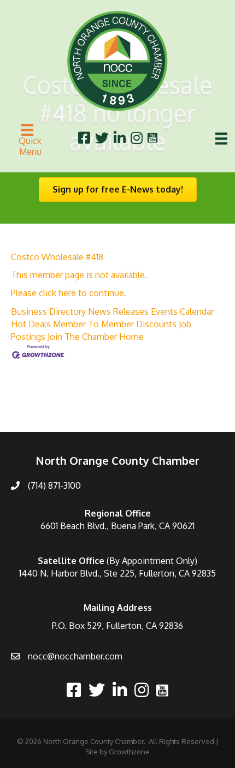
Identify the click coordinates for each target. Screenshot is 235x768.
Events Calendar (182, 311)
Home (131, 336)
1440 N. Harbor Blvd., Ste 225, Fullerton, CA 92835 (117, 573)
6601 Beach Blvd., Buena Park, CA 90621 (117, 525)
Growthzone (129, 751)
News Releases (118, 311)
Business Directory (48, 311)
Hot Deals (31, 324)
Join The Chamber (82, 336)
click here (57, 292)
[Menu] (221, 138)
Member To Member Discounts (115, 324)
